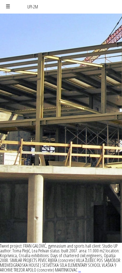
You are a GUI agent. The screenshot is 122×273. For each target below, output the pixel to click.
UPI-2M (32, 7)
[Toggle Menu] (8, 6)
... (79, 270)
